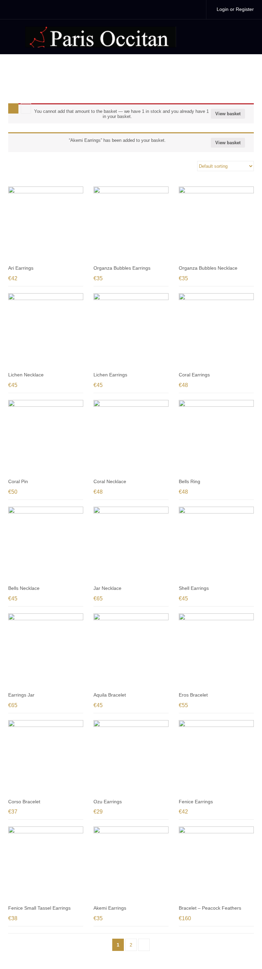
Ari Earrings (20, 268)
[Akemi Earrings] (131, 863)
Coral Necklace (109, 481)
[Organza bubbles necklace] (216, 224)
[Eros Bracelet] (216, 650)
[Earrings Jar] (45, 650)
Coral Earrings (194, 374)
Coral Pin (18, 481)
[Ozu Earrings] (131, 757)
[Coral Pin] (45, 437)
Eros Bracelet (193, 695)
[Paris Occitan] (100, 36)
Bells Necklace (24, 588)
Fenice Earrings (196, 801)
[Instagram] (194, 9)
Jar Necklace (107, 588)
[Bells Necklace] (45, 544)
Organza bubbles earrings (121, 268)
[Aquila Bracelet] (131, 650)
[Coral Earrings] (216, 330)
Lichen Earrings (110, 374)
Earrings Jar (21, 695)
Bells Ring (189, 481)
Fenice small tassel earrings (39, 908)
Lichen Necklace (26, 374)
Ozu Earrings (107, 801)
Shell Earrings (194, 588)
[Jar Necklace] (131, 544)
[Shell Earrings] (216, 544)
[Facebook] (179, 9)
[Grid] (13, 108)
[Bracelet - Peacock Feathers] (216, 863)
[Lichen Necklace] (45, 330)
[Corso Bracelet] (45, 757)
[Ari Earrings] (45, 224)
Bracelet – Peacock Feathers (210, 908)
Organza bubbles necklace (208, 268)
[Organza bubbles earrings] (131, 224)
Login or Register (235, 9)
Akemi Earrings (109, 908)
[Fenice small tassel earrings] (45, 863)
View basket (228, 113)
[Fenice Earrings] (216, 757)
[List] (26, 108)
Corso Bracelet (24, 801)
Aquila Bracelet (109, 695)
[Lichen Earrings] (131, 330)
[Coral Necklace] (131, 437)
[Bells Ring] (216, 437)
